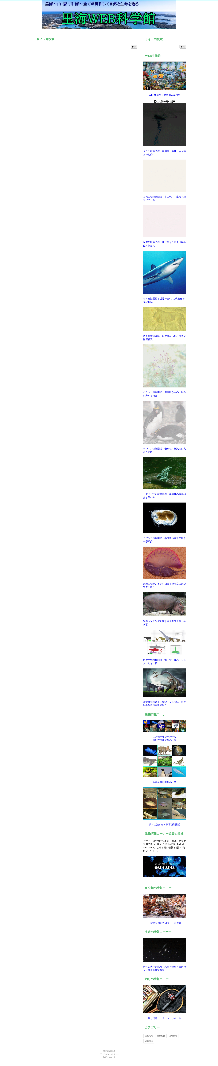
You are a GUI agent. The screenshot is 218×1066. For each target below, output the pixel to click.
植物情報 (161, 1036)
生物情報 (173, 1036)
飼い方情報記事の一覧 (164, 740)
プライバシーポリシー (109, 1054)
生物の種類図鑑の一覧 (164, 782)
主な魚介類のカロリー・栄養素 (164, 923)
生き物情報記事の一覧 (164, 736)
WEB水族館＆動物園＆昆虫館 (164, 95)
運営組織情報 (109, 1051)
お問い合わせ (109, 1057)
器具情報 (149, 1036)
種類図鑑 (149, 1041)
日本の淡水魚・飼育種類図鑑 (164, 824)
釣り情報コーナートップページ (164, 1018)
